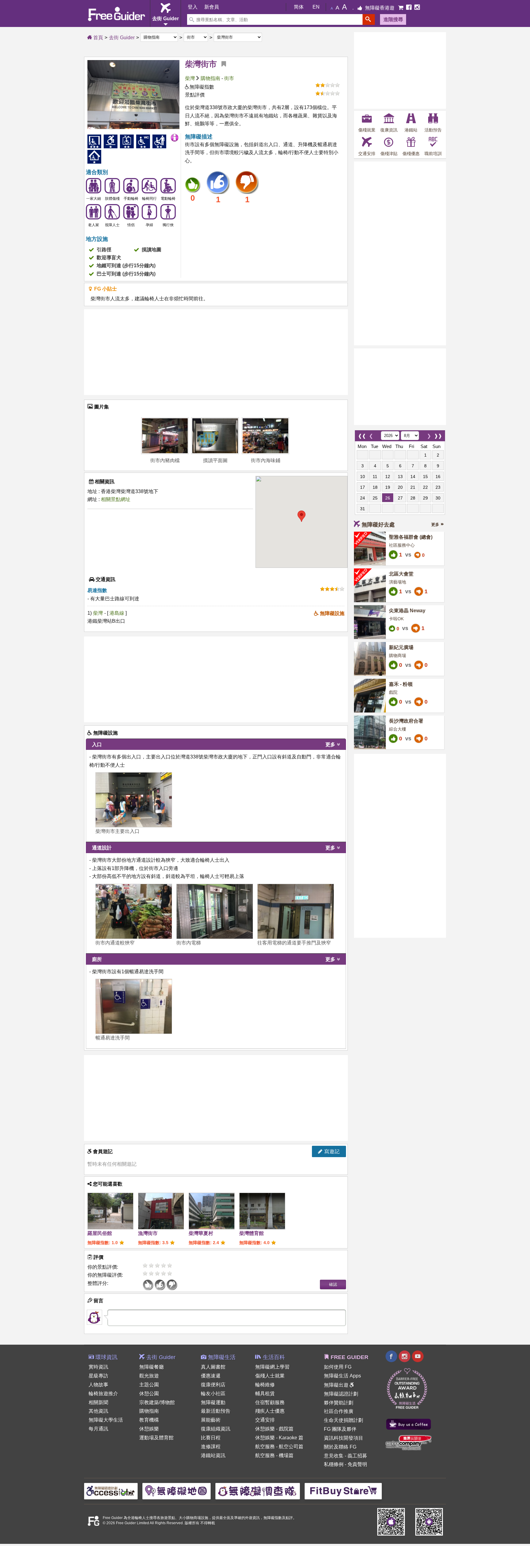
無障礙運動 (213, 1402)
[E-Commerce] (401, 7)
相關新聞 (98, 1402)
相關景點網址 (115, 499)
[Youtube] (418, 1357)
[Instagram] (417, 7)
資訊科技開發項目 (343, 1438)
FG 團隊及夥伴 (340, 1429)
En (316, 6)
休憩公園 (149, 1393)
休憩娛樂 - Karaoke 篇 (279, 1437)
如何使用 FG (337, 1366)
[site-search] (369, 19)
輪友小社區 (213, 1393)
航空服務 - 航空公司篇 (279, 1446)
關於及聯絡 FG (340, 1446)
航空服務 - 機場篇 (274, 1455)
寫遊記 (331, 1151)
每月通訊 (98, 1428)
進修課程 (211, 1446)
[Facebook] (409, 7)
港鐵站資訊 (213, 1455)
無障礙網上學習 (272, 1366)
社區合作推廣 (338, 1411)
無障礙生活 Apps (342, 1375)
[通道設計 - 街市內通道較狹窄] (133, 911)
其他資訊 (98, 1411)
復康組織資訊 (215, 1428)
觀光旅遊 (149, 1375)
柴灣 (190, 78)
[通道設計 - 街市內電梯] (214, 911)
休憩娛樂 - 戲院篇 (274, 1428)
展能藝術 (211, 1420)
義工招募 (357, 1455)
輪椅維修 (265, 1384)
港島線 (117, 613)
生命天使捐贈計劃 (343, 1420)
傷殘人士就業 (270, 1375)
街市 (229, 78)
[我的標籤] (221, 64)
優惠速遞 (211, 1375)
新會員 (211, 6)
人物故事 (98, 1384)
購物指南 (210, 78)
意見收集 (334, 1455)
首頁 (97, 37)
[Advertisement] (216, 352)
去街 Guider (122, 37)
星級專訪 (98, 1375)
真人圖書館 (213, 1366)
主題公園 (149, 1384)
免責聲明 (357, 1464)
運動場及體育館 (156, 1437)
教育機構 (149, 1420)
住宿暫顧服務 (270, 1402)
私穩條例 (334, 1464)
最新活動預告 (215, 1411)
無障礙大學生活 (106, 1420)
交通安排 (265, 1420)
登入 (193, 6)
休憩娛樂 (149, 1428)
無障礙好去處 (378, 525)
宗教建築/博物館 (157, 1402)
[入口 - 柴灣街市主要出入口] (133, 799)
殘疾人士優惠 (270, 1411)
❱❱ (438, 434)
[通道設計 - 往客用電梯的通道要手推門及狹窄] (295, 911)
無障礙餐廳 (151, 1366)
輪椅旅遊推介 (103, 1393)
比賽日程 (211, 1437)
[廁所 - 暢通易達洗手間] (133, 1006)
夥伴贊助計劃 (338, 1402)
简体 (299, 6)
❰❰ (362, 434)
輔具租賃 (265, 1393)
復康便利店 (213, 1384)
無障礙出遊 (337, 1385)
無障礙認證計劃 (341, 1393)
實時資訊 (98, 1366)
